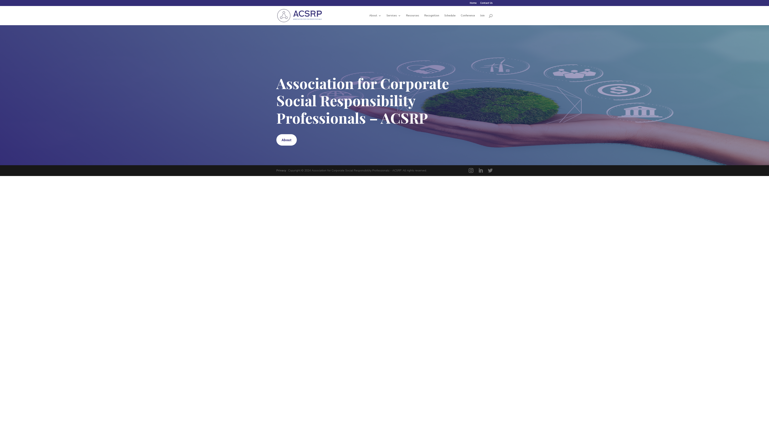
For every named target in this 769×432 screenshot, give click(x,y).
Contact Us (486, 3)
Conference (468, 15)
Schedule (450, 15)
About (373, 15)
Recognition (431, 15)
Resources (412, 15)
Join (482, 15)
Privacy (281, 170)
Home (473, 3)
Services (392, 15)
